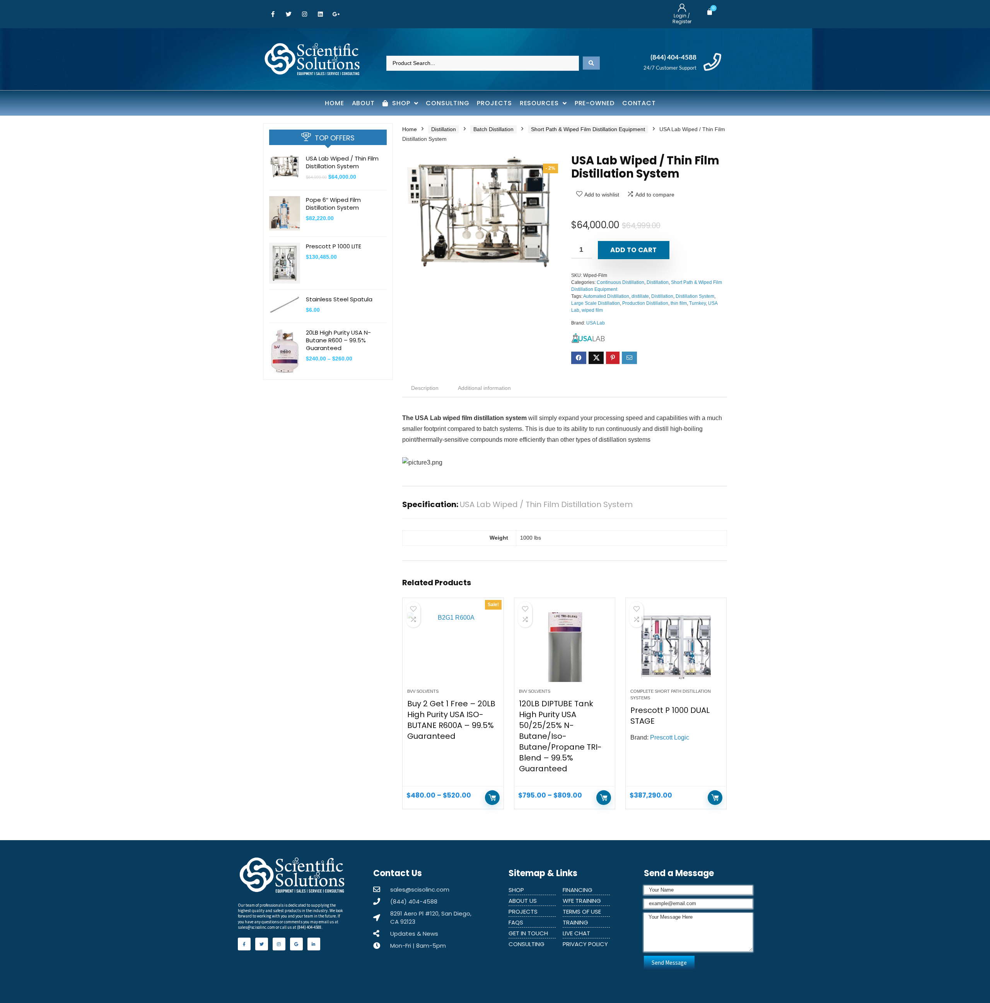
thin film (679, 303)
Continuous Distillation (620, 282)
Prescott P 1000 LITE (333, 246)
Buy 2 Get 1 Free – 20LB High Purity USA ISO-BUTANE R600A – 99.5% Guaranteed (451, 720)
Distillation (443, 129)
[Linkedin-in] (313, 944)
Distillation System (695, 296)
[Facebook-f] (272, 14)
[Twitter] (288, 14)
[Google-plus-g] (336, 14)
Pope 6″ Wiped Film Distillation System (333, 204)
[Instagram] (304, 14)
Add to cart (633, 250)
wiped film (592, 310)
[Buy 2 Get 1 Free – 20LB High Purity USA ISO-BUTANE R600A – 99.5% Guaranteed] (452, 647)
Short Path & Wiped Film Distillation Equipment (588, 129)
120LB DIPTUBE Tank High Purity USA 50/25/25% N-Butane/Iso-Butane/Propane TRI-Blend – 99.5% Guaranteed (560, 736)
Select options (492, 797)
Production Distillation (645, 303)
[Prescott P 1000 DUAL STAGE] (676, 647)
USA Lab (595, 323)
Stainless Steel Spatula (339, 299)
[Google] (296, 944)
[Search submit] (591, 63)
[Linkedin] (320, 14)
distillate (640, 296)
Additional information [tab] (484, 388)
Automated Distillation (606, 296)
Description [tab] (425, 388)
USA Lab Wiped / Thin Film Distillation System (342, 162)
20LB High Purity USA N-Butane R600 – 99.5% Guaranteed (338, 340)
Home (409, 129)
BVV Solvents (423, 691)
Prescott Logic (669, 737)
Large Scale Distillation (595, 303)
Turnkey (697, 303)
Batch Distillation (493, 129)
